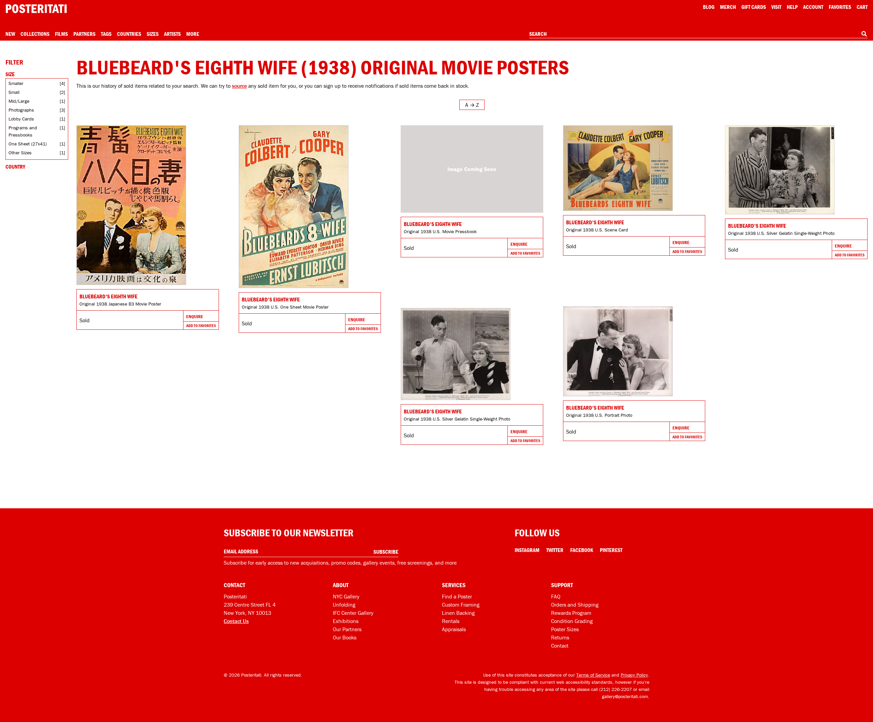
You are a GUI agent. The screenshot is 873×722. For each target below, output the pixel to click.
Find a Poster (457, 596)
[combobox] (698, 34)
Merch (728, 6)
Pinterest (611, 550)
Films (61, 33)
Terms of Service (593, 675)
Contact (559, 645)
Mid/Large (19, 101)
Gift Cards (753, 6)
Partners (84, 33)
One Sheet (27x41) (28, 144)
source (239, 85)
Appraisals (454, 629)
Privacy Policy (634, 675)
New (10, 33)
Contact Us (236, 621)
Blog (708, 6)
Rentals (450, 621)
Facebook (581, 550)
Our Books (344, 637)
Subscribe (385, 551)
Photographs (21, 110)
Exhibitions (345, 621)
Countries (129, 33)
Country (15, 166)
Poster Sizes (565, 629)
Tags (106, 33)
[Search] (864, 34)
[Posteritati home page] (36, 8)
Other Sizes (20, 153)
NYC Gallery (346, 596)
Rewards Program (571, 612)
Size (10, 74)
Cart (862, 6)
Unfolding (344, 604)
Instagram (527, 550)
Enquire (194, 316)
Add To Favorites (201, 325)
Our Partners (347, 629)
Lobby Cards (21, 119)
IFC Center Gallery (353, 612)
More (192, 33)
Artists (172, 33)
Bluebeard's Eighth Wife (108, 296)
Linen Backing (458, 612)
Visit (776, 6)
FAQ (555, 596)
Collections (34, 33)
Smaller (16, 83)
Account (813, 6)
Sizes (153, 33)
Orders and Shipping (574, 604)
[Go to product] (147, 205)
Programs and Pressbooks (23, 131)
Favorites (840, 6)
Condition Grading (572, 621)
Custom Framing (460, 604)
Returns (560, 637)
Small (14, 92)
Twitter (554, 550)
